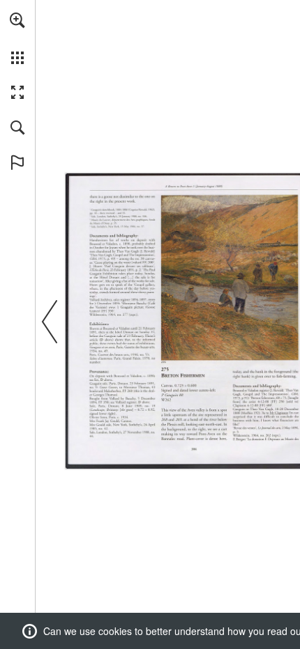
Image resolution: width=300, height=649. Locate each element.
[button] (17, 20)
